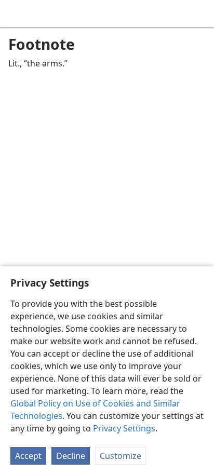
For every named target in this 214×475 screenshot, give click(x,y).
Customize (120, 456)
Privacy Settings (124, 428)
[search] (201, 13)
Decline (70, 456)
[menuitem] (15, 13)
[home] (15, 13)
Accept (28, 456)
